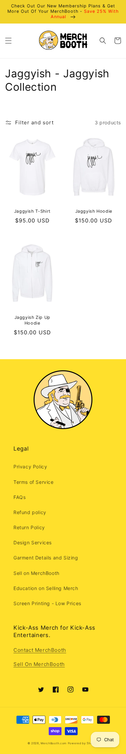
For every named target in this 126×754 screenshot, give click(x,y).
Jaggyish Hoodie (93, 211)
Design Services (32, 542)
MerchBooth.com (54, 743)
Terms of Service (33, 482)
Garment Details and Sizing (45, 557)
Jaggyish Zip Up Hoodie (32, 320)
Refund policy (29, 512)
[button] (8, 40)
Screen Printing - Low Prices (47, 603)
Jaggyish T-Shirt (32, 211)
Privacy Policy (30, 466)
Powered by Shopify (83, 743)
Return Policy (29, 527)
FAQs (19, 497)
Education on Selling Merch (45, 588)
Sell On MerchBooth (39, 664)
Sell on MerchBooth (36, 573)
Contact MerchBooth (39, 650)
